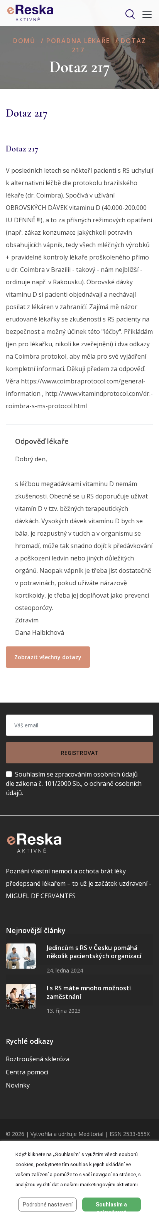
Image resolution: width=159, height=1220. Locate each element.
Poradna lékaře (78, 40)
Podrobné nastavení (48, 1204)
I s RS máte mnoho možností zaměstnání (89, 992)
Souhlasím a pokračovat (111, 1206)
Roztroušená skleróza (37, 1059)
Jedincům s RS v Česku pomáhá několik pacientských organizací (94, 952)
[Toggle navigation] (144, 14)
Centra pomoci (27, 1072)
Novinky (18, 1085)
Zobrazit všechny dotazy (47, 657)
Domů (24, 40)
